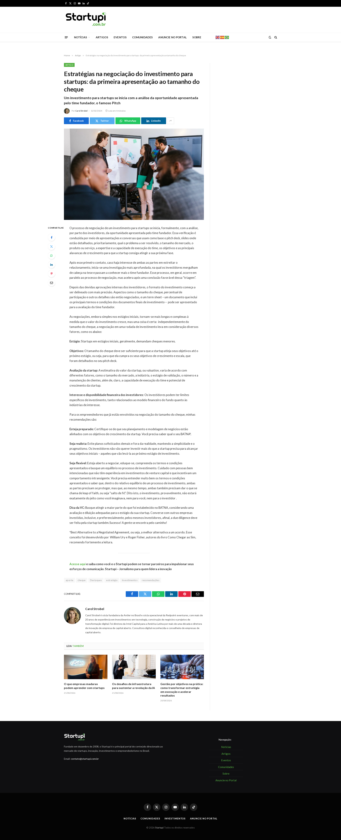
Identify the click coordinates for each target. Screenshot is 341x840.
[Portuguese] (227, 37)
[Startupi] (86, 19)
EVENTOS (120, 37)
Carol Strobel (81, 110)
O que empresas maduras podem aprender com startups (84, 685)
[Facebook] (51, 237)
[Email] (51, 282)
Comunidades (150, 818)
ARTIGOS (102, 37)
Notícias (130, 818)
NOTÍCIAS (80, 37)
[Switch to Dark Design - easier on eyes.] (270, 37)
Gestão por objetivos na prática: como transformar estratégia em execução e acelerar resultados (181, 689)
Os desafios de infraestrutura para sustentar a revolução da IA (133, 685)
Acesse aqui (77, 564)
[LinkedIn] (51, 264)
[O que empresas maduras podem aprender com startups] (85, 667)
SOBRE (196, 37)
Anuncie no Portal (203, 818)
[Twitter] (51, 246)
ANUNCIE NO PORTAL (172, 37)
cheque (81, 580)
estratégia (111, 580)
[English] (217, 37)
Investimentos (129, 580)
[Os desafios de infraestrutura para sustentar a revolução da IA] (134, 667)
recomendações (150, 580)
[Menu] (66, 37)
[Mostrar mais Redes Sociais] (170, 120)
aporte (69, 580)
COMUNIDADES (142, 37)
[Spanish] (222, 37)
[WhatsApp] (51, 255)
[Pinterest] (51, 273)
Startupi (159, 827)
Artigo (69, 65)
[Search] (275, 37)
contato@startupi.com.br (85, 758)
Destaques (96, 580)
